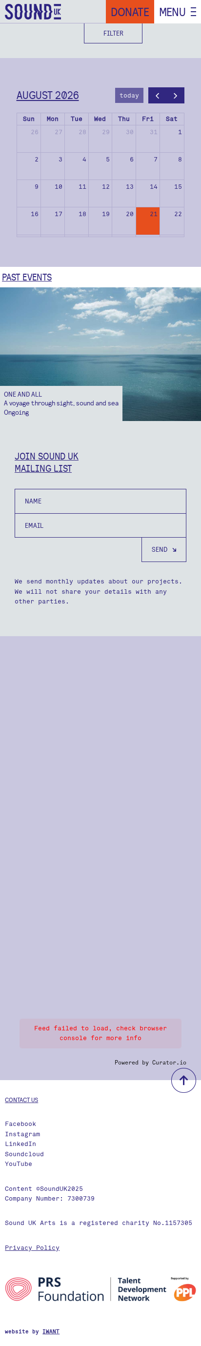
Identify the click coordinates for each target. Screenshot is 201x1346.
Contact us (21, 1100)
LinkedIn (20, 1144)
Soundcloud (24, 1154)
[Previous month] (157, 95)
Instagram (22, 1134)
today (129, 95)
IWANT (51, 1331)
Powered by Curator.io (150, 1062)
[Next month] (175, 95)
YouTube (18, 1164)
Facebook (20, 1124)
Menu (172, 11)
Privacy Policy (32, 1248)
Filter (113, 33)
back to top (183, 1080)
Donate (130, 11)
